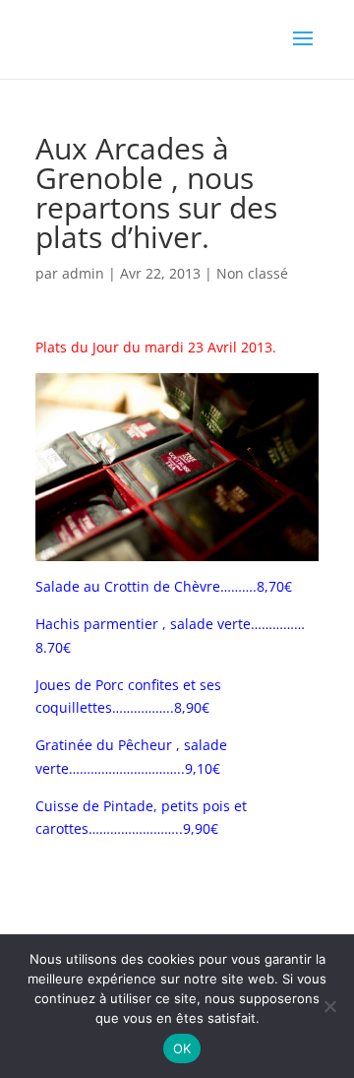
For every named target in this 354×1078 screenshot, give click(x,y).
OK (182, 1048)
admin (83, 273)
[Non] (329, 1006)
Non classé (252, 273)
